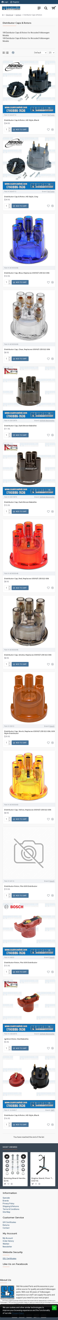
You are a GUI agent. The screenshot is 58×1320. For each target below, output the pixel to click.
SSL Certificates (9, 1258)
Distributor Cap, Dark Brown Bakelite (20, 426)
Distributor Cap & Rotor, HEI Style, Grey (21, 197)
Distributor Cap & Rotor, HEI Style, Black (21, 120)
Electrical (9, 15)
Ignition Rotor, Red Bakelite (16, 1039)
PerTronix (50, 115)
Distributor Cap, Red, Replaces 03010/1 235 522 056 (26, 579)
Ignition (18, 15)
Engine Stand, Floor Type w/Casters (42, 1178)
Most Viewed (10, 1147)
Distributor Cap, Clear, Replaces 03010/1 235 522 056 (27, 349)
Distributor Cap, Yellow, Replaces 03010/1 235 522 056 (27, 810)
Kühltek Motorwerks (47, 421)
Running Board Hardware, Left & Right (15, 1178)
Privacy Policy (18, 1313)
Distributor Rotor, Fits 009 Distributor (20, 886)
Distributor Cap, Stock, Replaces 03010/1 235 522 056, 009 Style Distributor (29, 732)
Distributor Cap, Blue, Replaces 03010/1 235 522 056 (26, 273)
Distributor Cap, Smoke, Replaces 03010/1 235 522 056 (27, 655)
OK (54, 1308)
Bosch (52, 726)
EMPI (52, 1110)
